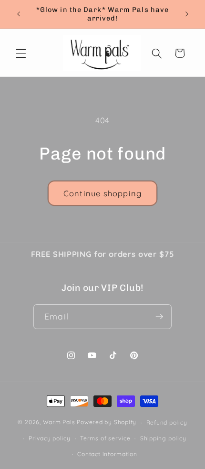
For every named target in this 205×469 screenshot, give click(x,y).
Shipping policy (163, 438)
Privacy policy (50, 438)
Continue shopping (102, 193)
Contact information (107, 454)
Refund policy (166, 422)
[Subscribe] (159, 316)
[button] (21, 53)
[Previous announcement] (18, 13)
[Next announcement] (186, 13)
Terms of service (105, 438)
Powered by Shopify (106, 422)
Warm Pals (59, 422)
